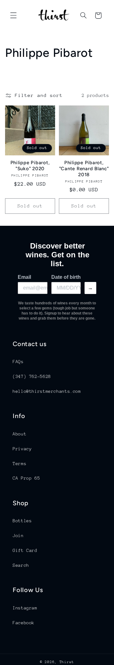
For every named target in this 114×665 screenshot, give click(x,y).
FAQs (18, 361)
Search (21, 565)
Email (24, 277)
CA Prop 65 (26, 478)
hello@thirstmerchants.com (47, 391)
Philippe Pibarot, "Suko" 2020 (30, 165)
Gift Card (25, 550)
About (19, 433)
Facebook (24, 622)
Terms (19, 463)
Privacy (22, 448)
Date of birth (66, 277)
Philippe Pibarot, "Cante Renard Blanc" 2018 (84, 168)
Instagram (25, 607)
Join (18, 535)
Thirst (67, 662)
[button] (13, 15)
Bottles (22, 520)
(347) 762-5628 (32, 376)
